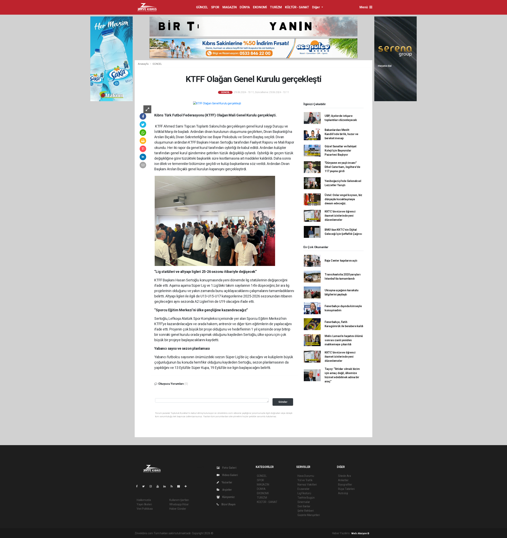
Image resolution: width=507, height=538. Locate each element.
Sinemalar (303, 502)
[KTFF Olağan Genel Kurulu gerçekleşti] (217, 103)
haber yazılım (270, 533)
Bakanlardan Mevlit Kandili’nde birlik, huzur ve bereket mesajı (341, 134)
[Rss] (173, 486)
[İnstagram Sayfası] (152, 486)
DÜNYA (245, 7)
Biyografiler (345, 484)
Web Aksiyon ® (360, 533)
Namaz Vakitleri (307, 484)
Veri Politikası (145, 508)
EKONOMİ (260, 7)
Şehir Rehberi (305, 510)
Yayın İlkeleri (144, 504)
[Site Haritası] (180, 486)
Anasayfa (143, 63)
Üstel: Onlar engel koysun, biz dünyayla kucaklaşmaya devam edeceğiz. (343, 199)
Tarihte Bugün (306, 497)
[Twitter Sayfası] (145, 486)
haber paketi (238, 533)
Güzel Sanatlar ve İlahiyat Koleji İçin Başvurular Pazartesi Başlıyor (340, 150)
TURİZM (276, 7)
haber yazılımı (222, 533)
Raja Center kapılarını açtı (341, 260)
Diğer (316, 7)
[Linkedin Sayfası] (166, 486)
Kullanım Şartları (179, 500)
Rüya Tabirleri (346, 488)
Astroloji (343, 493)
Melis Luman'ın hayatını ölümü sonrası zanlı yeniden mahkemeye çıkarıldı (344, 340)
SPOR (215, 7)
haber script (286, 533)
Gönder (282, 401)
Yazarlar (226, 482)
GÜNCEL (202, 7)
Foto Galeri (229, 467)
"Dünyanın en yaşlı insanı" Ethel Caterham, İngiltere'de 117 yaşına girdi (342, 167)
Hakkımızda (144, 500)
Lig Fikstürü (304, 493)
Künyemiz (228, 497)
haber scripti (254, 533)
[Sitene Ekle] (187, 486)
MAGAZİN (229, 7)
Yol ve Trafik (305, 480)
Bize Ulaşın (228, 504)
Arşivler (227, 489)
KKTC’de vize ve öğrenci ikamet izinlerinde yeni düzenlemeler (340, 215)
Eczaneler (303, 488)
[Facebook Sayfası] (138, 486)
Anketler (343, 480)
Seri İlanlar (303, 506)
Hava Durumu (305, 475)
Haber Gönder (177, 508)
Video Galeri (229, 475)
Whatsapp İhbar (179, 504)
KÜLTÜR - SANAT (297, 7)
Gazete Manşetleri (308, 515)
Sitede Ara (344, 475)
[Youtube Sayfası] (159, 486)
